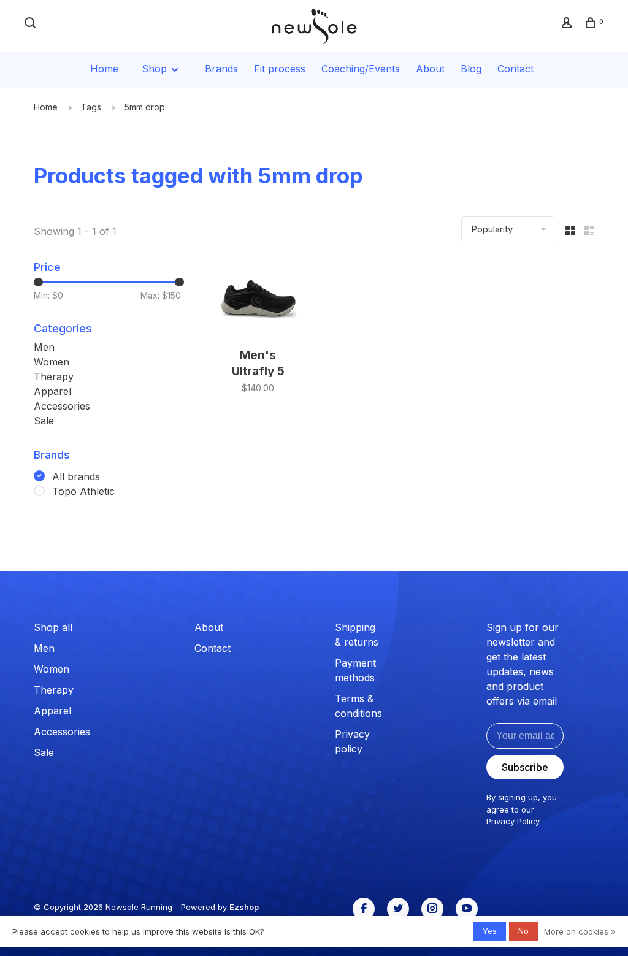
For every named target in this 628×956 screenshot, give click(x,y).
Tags (91, 107)
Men (44, 347)
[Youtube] (467, 909)
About (430, 69)
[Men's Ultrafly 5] (258, 300)
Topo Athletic (83, 491)
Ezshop (244, 907)
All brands (76, 476)
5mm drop (144, 107)
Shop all (53, 627)
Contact (515, 69)
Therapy (54, 376)
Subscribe (525, 767)
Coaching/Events (360, 69)
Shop (156, 69)
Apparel (52, 391)
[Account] (568, 24)
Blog (471, 69)
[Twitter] (398, 909)
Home (104, 69)
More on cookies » (580, 931)
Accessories (62, 406)
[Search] (32, 24)
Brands (221, 69)
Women (51, 362)
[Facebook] (364, 909)
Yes (490, 931)
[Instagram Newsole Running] (432, 909)
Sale (44, 421)
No (523, 931)
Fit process (279, 69)
